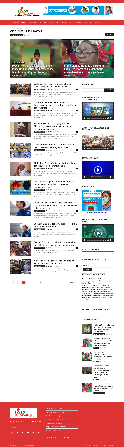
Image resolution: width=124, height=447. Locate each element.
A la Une (14, 22)
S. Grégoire (15, 75)
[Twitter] (108, 1)
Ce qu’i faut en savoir (16, 35)
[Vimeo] (110, 1)
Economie (98, 22)
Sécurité (51, 22)
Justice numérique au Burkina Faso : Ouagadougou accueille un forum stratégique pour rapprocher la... (56, 105)
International (89, 22)
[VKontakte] (113, 1)
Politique (23, 22)
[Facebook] (103, 1)
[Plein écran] (111, 118)
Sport (70, 22)
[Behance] (100, 1)
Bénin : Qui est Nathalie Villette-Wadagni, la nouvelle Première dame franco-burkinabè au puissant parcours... (55, 205)
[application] (98, 111)
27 (36, 282)
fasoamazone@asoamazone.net (31, 427)
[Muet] (108, 118)
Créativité (42, 22)
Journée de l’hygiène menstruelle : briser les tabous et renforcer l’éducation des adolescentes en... (55, 184)
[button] (111, 22)
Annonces (40, 1)
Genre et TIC (27, 35)
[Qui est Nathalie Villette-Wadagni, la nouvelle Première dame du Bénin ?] (20, 230)
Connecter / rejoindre (30, 1)
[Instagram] (105, 1)
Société (32, 22)
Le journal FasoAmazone (57, 1)
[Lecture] (85, 118)
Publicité (47, 1)
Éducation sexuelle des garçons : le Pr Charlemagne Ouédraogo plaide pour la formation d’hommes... (52, 126)
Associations (78, 22)
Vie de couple (61, 22)
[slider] (96, 118)
